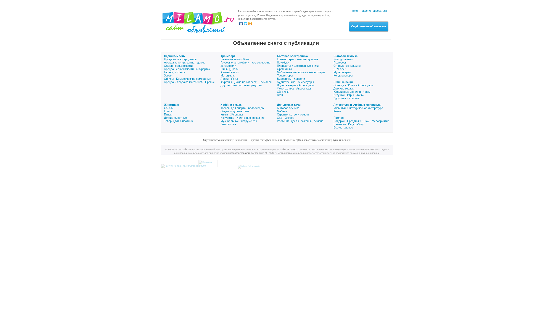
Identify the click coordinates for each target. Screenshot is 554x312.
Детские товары (343, 88)
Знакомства (228, 124)
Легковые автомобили (235, 59)
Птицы (168, 114)
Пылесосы (340, 62)
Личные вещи (343, 82)
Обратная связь (257, 139)
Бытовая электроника (292, 56)
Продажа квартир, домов (180, 59)
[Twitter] (245, 23)
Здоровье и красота (346, 98)
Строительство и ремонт (293, 114)
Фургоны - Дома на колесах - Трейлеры (246, 82)
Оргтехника (284, 69)
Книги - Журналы (232, 114)
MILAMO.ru (293, 149)
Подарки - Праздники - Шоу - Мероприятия (361, 121)
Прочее (338, 117)
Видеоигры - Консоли (291, 78)
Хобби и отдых (231, 104)
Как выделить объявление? (281, 139)
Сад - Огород (285, 117)
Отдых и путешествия (235, 111)
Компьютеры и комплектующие (297, 59)
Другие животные (175, 117)
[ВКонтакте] (241, 23)
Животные (171, 104)
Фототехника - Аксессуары (294, 88)
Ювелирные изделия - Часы (351, 91)
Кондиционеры (343, 75)
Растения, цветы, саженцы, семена (300, 121)
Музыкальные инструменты (239, 121)
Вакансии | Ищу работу (348, 124)
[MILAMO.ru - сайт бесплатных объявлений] (197, 30)
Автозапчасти (229, 72)
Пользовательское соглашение (314, 139)
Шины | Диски (229, 69)
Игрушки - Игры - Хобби (348, 95)
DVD (280, 95)
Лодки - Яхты (229, 78)
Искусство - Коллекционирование (242, 117)
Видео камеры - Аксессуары (295, 85)
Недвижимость (174, 56)
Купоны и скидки (341, 139)
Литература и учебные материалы (357, 104)
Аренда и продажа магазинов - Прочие (189, 82)
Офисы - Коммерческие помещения (187, 78)
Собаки (168, 108)
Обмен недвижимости (178, 65)
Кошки (168, 111)
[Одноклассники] (250, 23)
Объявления (240, 139)
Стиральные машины (347, 65)
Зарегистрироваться (374, 10)
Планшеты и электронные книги (298, 65)
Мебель (282, 111)
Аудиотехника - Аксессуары (295, 82)
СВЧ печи (339, 69)
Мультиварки (342, 72)
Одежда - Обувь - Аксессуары (353, 85)
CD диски (283, 91)
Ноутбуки (283, 62)
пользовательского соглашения (246, 153)
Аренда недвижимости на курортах (187, 69)
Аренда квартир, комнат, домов (184, 62)
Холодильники (343, 59)
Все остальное (343, 127)
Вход (355, 10)
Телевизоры (285, 75)
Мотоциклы (228, 75)
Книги (337, 111)
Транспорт (228, 56)
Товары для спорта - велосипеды (242, 108)
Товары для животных (178, 121)
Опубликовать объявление (368, 26)
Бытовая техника (345, 56)
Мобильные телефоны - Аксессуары (301, 72)
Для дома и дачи (289, 104)
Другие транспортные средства (241, 85)
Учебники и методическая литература (358, 108)
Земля (168, 75)
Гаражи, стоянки (174, 72)
